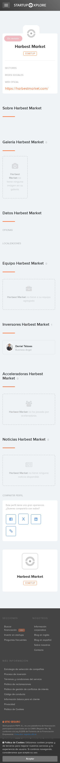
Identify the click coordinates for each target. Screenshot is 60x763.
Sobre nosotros (42, 645)
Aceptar (30, 758)
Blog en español (43, 640)
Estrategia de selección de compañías (24, 669)
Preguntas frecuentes (15, 640)
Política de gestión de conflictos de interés (26, 689)
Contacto (39, 650)
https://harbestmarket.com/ (26, 88)
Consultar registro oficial (25, 734)
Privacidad (9, 704)
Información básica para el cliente (22, 699)
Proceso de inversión (15, 674)
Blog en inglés (41, 635)
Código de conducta (14, 694)
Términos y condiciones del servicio (23, 679)
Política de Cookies (14, 709)
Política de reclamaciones (17, 684)
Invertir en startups (14, 635)
